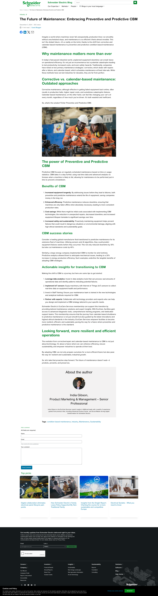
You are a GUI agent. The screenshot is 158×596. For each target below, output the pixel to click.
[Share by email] (32, 32)
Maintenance (84, 422)
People (73, 6)
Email (22, 439)
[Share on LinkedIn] (25, 32)
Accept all (129, 590)
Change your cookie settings (115, 590)
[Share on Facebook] (21, 32)
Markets (65, 6)
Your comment (25, 447)
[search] (135, 2)
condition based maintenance (59, 422)
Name (23, 433)
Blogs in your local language (92, 6)
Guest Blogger (36, 27)
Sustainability (95, 422)
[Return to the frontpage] (32, 4)
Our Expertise (53, 6)
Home (21, 10)
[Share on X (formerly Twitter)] (28, 32)
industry (75, 422)
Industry (26, 10)
